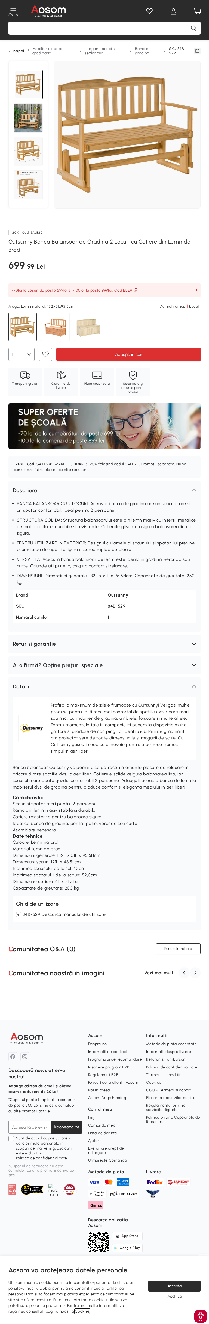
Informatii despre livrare (168, 1051)
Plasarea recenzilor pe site (170, 1097)
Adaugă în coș (128, 354)
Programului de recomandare (115, 1059)
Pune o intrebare (178, 948)
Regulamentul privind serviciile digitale (165, 1107)
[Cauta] (193, 28)
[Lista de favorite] (149, 11)
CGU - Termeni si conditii (169, 1090)
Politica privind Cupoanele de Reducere (173, 1119)
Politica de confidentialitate (41, 1158)
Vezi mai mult (158, 972)
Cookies (153, 1082)
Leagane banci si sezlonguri (100, 50)
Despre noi (98, 1044)
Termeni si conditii (163, 1075)
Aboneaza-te (66, 1127)
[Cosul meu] (197, 11)
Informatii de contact (108, 1051)
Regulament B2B (103, 1075)
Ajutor (93, 1140)
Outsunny (118, 595)
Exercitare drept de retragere (106, 1150)
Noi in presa (99, 1090)
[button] (104, 490)
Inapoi (18, 51)
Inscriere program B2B (109, 1067)
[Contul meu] (173, 11)
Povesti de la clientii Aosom (113, 1082)
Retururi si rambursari (166, 1059)
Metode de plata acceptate (171, 1044)
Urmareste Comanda (107, 1160)
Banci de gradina (143, 50)
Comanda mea (102, 1125)
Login (93, 1117)
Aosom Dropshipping (107, 1097)
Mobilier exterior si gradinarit (49, 50)
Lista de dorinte (102, 1133)
